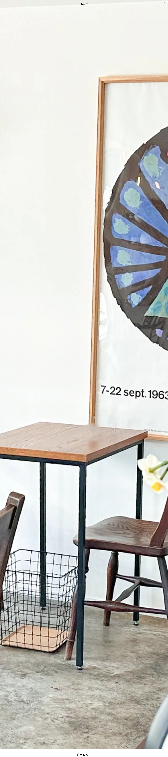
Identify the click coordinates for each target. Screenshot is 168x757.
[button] (4, 4)
